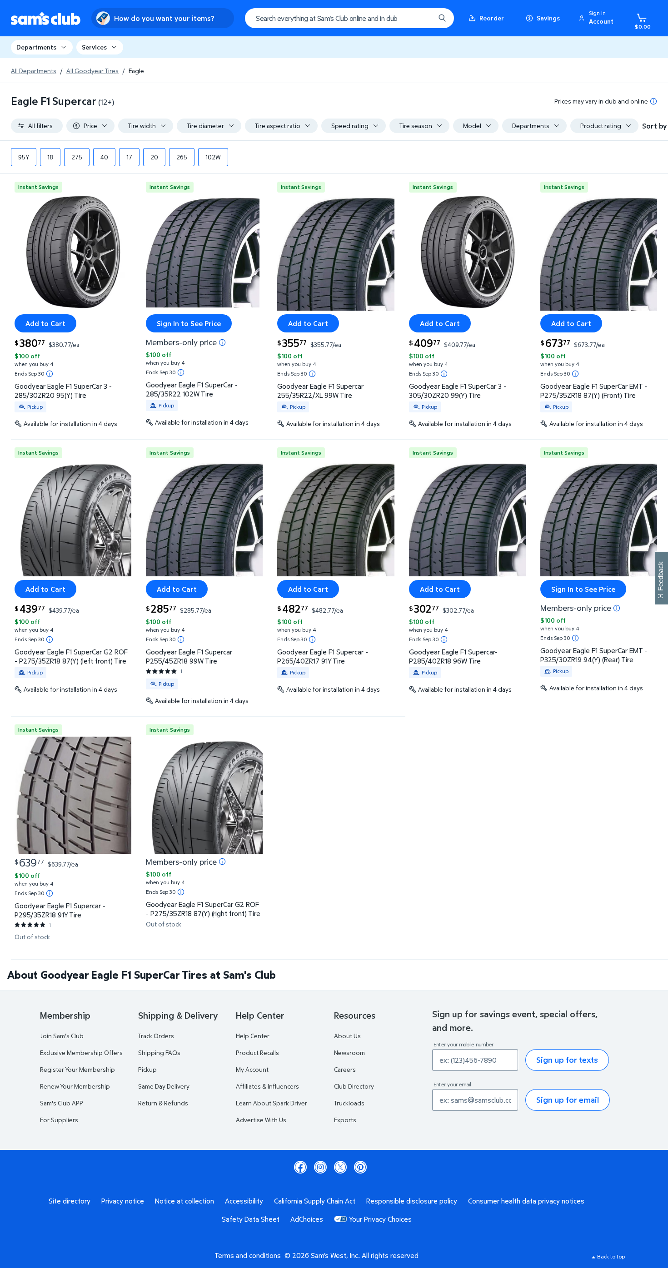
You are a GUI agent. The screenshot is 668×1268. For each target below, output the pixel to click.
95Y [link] (23, 157)
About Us (347, 1035)
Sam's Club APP (61, 1103)
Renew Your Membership (75, 1086)
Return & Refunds (163, 1103)
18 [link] (50, 157)
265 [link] (181, 157)
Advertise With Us (261, 1119)
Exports (345, 1119)
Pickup (147, 1069)
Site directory (69, 1201)
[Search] (442, 18)
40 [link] (104, 157)
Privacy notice (122, 1201)
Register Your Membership (77, 1069)
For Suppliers (59, 1119)
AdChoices (306, 1219)
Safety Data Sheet (250, 1219)
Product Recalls (257, 1052)
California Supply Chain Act (314, 1201)
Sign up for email (567, 1099)
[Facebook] (300, 1167)
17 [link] (129, 157)
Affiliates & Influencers (267, 1086)
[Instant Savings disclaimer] (49, 373)
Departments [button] (36, 47)
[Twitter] (340, 1167)
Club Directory (354, 1086)
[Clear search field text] (421, 18)
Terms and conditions (247, 1255)
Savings (548, 18)
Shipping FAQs (159, 1052)
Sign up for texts (567, 1059)
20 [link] (154, 157)
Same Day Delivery (163, 1086)
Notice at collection (184, 1201)
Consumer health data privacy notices (526, 1201)
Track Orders (156, 1035)
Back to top (611, 1256)
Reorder (491, 18)
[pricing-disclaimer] (653, 101)
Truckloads (349, 1103)
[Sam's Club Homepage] (45, 18)
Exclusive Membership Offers (81, 1052)
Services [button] (94, 47)
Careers (345, 1069)
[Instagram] (320, 1167)
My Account (252, 1069)
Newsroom (349, 1052)
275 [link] (76, 157)
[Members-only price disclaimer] (222, 342)
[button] (597, 18)
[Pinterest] (360, 1167)
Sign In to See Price (189, 323)
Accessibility (244, 1201)
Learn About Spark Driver (271, 1103)
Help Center (252, 1035)
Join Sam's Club (62, 1035)
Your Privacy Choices (380, 1219)
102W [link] (213, 157)
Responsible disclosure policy (411, 1201)
